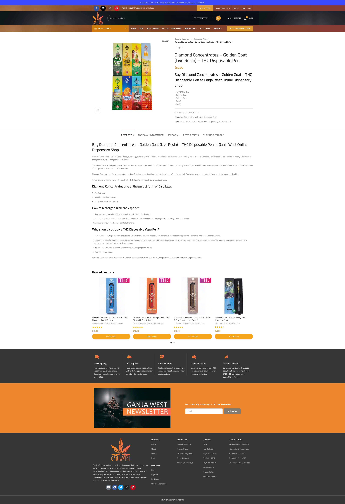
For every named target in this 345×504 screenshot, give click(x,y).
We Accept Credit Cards (240, 28)
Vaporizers (186, 38)
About (153, 449)
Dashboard (155, 479)
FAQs (205, 444)
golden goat (215, 121)
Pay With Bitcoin (209, 463)
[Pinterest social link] (116, 8)
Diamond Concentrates (193, 117)
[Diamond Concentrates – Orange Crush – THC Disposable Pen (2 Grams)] (152, 296)
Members (155, 465)
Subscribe (232, 411)
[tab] (127, 134)
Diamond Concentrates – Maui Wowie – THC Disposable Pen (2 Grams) (109, 319)
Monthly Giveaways (185, 463)
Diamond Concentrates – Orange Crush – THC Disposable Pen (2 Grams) (151, 319)
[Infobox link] (140, 364)
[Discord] (108, 487)
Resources (182, 439)
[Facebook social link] (96, 8)
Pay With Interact (210, 453)
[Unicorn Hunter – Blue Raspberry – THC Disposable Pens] (234, 296)
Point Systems (183, 458)
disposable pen (204, 121)
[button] (111, 336)
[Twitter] (120, 487)
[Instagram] (127, 487)
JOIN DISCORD (205, 8)
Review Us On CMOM (237, 458)
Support (207, 439)
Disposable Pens (200, 38)
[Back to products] (179, 47)
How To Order (208, 449)
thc (231, 121)
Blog (153, 458)
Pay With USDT (209, 458)
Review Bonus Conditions (239, 444)
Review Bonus (235, 439)
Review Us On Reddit (237, 453)
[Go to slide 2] (174, 342)
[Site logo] (97, 18)
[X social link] (103, 8)
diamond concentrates (188, 121)
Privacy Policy (208, 472)
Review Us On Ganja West (239, 463)
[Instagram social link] (110, 8)
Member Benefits (184, 444)
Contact (154, 453)
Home (177, 38)
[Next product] (182, 47)
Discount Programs (184, 453)
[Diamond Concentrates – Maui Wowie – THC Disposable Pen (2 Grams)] (111, 296)
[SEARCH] (218, 18)
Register (154, 474)
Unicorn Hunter (234, 323)
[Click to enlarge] (97, 110)
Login (153, 470)
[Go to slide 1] (171, 342)
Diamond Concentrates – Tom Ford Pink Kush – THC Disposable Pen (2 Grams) (192, 319)
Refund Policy (208, 467)
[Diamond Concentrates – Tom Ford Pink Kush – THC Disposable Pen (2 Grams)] (193, 296)
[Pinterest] (133, 487)
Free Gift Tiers (182, 449)
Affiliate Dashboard (158, 484)
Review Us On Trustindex (239, 449)
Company (155, 439)
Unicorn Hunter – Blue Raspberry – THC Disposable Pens (230, 319)
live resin (225, 121)
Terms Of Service (209, 476)
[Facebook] (114, 487)
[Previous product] (176, 47)
